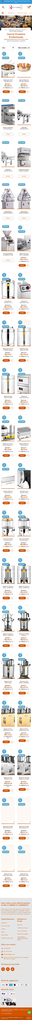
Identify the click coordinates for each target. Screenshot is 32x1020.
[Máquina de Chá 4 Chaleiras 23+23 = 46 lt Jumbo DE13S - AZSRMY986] (12, 742)
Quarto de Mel (4, 935)
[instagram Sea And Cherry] (3, 969)
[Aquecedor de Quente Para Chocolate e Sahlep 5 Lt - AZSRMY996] (28, 550)
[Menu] (3, 13)
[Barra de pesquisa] (3, 7)
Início (5, 29)
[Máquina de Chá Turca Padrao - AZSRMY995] (12, 598)
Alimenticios (11, 13)
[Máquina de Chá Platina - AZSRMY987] (28, 693)
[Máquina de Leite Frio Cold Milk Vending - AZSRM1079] (12, 360)
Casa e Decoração (22, 13)
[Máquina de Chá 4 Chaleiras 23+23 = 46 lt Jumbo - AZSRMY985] (28, 740)
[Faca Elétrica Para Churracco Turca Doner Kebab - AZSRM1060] (28, 503)
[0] (28, 7)
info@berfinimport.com (9, 954)
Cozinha (3, 929)
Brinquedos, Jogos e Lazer (7, 938)
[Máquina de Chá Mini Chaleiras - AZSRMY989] (28, 645)
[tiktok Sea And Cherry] (12, 969)
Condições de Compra (22, 928)
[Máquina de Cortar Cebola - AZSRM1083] (28, 265)
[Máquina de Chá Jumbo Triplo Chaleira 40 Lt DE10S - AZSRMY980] (12, 885)
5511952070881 (7, 948)
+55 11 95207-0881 (8, 951)
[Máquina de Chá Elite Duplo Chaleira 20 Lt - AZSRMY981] (28, 838)
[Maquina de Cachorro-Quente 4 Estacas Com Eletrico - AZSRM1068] (12, 455)
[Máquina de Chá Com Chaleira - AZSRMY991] (12, 645)
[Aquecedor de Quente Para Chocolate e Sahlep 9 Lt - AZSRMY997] (12, 550)
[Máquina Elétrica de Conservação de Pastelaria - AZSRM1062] (12, 503)
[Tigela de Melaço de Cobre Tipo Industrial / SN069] (28, 91)
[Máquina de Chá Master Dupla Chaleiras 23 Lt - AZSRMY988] (12, 693)
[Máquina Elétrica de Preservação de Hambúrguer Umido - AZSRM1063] (28, 455)
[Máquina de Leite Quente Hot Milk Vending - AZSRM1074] (12, 408)
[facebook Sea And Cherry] (8, 969)
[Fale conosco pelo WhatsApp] (29, 1012)
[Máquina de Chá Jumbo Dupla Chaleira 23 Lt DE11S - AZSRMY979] (28, 885)
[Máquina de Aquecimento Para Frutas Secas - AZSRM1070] (28, 408)
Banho (2, 932)
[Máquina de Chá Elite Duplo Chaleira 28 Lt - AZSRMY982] (12, 838)
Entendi (28, 1017)
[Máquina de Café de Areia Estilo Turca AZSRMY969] (12, 91)
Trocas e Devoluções (22, 931)
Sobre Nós (19, 925)
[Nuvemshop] (6, 1013)
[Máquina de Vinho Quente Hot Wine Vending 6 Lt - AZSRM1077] (28, 360)
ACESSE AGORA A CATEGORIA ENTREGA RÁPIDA (22, 938)
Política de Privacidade (22, 934)
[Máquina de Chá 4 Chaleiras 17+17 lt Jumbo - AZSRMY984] (12, 790)
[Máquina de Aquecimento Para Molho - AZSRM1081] (28, 313)
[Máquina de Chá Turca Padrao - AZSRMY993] (28, 598)
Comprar (6, 91)
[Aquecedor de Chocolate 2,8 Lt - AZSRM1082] (12, 313)
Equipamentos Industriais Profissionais (17, 29)
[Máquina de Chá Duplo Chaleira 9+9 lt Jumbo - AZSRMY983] (28, 789)
